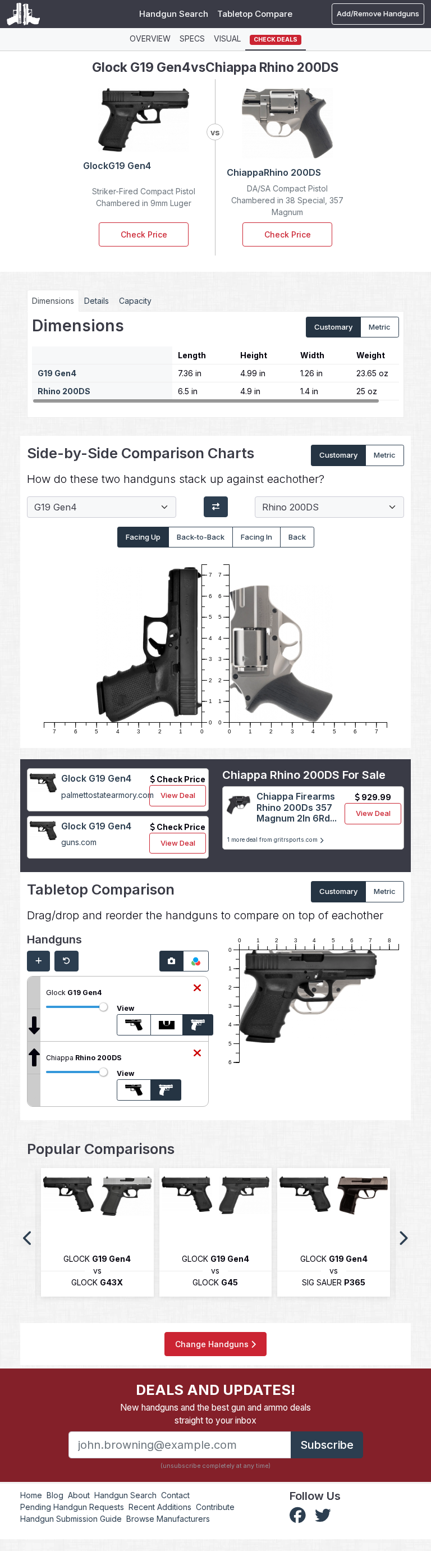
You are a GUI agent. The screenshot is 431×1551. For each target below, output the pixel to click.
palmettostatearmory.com (107, 795)
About (79, 1495)
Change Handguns (213, 1344)
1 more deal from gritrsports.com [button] (273, 839)
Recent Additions (160, 1507)
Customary (333, 326)
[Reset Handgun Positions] (66, 961)
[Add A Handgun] (38, 961)
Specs (192, 38)
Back (297, 536)
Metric (380, 326)
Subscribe (327, 1445)
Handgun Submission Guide (71, 1518)
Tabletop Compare (254, 13)
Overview (150, 38)
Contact (175, 1495)
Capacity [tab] (135, 300)
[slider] (103, 1007)
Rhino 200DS (64, 391)
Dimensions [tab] (53, 300)
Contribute (215, 1507)
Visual (227, 38)
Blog (55, 1495)
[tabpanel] (215, 360)
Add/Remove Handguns (378, 13)
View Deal (178, 795)
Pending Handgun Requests (72, 1507)
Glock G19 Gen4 (96, 778)
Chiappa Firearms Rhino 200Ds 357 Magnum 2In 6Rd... (296, 807)
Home (31, 1495)
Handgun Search (173, 13)
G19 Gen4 (57, 373)
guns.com (79, 842)
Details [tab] (96, 300)
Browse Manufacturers (168, 1518)
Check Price (144, 234)
